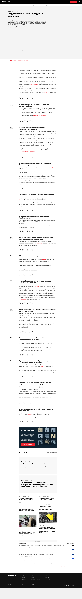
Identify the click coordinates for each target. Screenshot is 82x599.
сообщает (31, 221)
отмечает (28, 175)
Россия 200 (47, 577)
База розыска (47, 579)
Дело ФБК (48, 5)
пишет (44, 259)
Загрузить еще (37, 541)
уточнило (37, 180)
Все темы (55, 5)
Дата (32, 1)
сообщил (33, 75)
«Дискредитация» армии (22, 5)
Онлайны (24, 1)
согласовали (47, 92)
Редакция (24, 579)
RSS (32, 575)
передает (52, 167)
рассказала (39, 243)
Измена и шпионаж (5, 5)
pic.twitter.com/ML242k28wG (28, 151)
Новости (14, 1)
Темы (23, 575)
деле (31, 326)
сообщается (36, 286)
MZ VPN (46, 575)
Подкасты (37, 1)
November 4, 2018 (38, 117)
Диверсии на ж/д (31, 5)
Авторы (23, 577)
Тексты (28, 1)
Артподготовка (13, 5)
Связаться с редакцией (52, 452)
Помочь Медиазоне (28, 444)
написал (42, 366)
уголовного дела (34, 84)
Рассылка (32, 577)
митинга (21, 144)
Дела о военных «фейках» (40, 5)
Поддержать (73, 1)
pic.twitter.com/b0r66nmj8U (40, 115)
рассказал (40, 133)
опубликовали (22, 299)
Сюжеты (18, 1)
